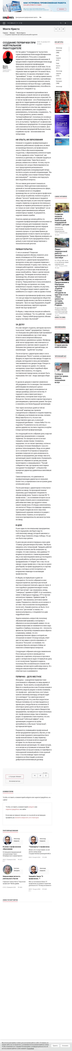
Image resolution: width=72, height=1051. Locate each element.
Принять (55, 1045)
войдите (31, 807)
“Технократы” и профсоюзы (39, 847)
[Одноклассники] (59, 29)
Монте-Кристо (21, 33)
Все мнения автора (14, 781)
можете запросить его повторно (27, 818)
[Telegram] (63, 29)
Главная (5, 33)
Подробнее (30, 1048)
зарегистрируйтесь (13, 809)
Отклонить (65, 1045)
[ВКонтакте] (56, 29)
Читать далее (14, 883)
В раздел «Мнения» (15, 776)
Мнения (12, 33)
